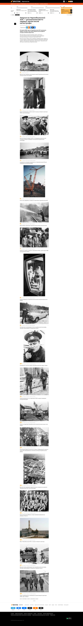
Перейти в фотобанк (31, 110)
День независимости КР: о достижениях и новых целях (54, 11)
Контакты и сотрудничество (28, 613)
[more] (48, 72)
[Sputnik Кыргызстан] (16, 2)
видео (53, 604)
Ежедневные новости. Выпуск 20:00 (43, 11)
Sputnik (24, 72)
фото (21, 598)
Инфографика (60, 604)
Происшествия (33, 598)
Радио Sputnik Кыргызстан (39, 604)
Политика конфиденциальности (48, 613)
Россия (46, 604)
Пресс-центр (66, 604)
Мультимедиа (24, 598)
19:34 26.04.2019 (22, 25)
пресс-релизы (39, 613)
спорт (50, 604)
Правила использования (19, 613)
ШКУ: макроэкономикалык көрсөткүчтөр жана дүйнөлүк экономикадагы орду (32, 11)
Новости (28, 598)
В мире (37, 598)
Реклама (35, 613)
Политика (32, 604)
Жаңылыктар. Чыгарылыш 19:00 (21, 10)
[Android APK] (69, 618)
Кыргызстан (27, 604)
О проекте (12, 613)
